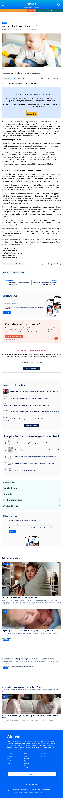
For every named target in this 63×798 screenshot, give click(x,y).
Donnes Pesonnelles (28, 792)
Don (25, 765)
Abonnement (27, 763)
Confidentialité (38, 792)
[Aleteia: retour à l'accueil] (31, 3)
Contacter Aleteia (17, 792)
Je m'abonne (13, 10)
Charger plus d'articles (31, 425)
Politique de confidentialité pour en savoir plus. (43, 527)
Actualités (9, 756)
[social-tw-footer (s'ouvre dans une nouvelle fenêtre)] (33, 785)
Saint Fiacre (36, 7)
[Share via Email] (57, 78)
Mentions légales (36, 789)
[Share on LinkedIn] (51, 78)
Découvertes (10, 763)
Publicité (26, 767)
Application (26, 758)
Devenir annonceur (46, 789)
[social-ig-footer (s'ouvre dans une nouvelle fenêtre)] (36, 785)
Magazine (26, 761)
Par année (43, 756)
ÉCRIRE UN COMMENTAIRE (32, 368)
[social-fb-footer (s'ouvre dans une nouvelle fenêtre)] (30, 785)
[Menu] (12, 5)
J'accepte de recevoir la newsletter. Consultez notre (24, 308)
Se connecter (32, 779)
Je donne (30, 10)
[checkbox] (3, 307)
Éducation (5, 272)
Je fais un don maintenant (12, 336)
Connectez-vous (38, 362)
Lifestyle (9, 758)
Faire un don (31, 114)
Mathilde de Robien (19, 29)
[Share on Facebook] (49, 78)
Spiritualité (9, 761)
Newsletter (26, 756)
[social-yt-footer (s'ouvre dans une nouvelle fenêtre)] (27, 785)
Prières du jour (10, 506)
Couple (5, 668)
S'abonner (32, 774)
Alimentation (6, 564)
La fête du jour (10, 488)
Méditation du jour (12, 500)
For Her (3, 19)
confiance (5, 639)
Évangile (7, 494)
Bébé (4, 611)
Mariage (5, 696)
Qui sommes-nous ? (25, 789)
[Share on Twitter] (54, 78)
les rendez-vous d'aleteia (17, 272)
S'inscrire (7, 312)
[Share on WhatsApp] (60, 78)
